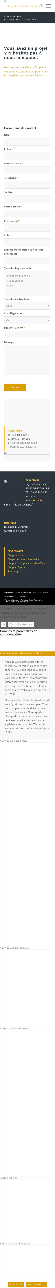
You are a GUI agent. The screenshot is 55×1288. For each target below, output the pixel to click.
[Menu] (46, 6)
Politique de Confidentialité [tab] (15, 1243)
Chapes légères (16, 567)
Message (9, 342)
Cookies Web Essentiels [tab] (13, 740)
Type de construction (16, 298)
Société (8, 192)
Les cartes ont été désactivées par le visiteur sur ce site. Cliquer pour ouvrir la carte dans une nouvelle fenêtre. (26, 71)
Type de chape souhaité (18, 268)
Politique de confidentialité (21, 624)
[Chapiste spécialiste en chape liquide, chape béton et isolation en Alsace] (23, 6)
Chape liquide (16, 555)
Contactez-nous (12, 16)
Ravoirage (13, 571)
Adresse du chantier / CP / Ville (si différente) (23, 251)
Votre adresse (13, 206)
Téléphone (11, 177)
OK (3, 624)
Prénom (9, 149)
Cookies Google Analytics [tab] (14, 947)
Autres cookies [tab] (8, 1177)
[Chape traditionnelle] (27, 275)
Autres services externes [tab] (14, 1028)
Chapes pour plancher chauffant (26, 563)
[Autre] (27, 285)
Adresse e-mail (13, 163)
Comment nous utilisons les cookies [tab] (21, 653)
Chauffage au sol (13, 313)
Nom (7, 134)
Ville (6, 235)
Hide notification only (36, 1284)
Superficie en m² (14, 327)
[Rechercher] (39, 6)
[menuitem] (39, 6)
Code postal (12, 221)
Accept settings (16, 1284)
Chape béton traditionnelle (23, 559)
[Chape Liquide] (27, 280)
